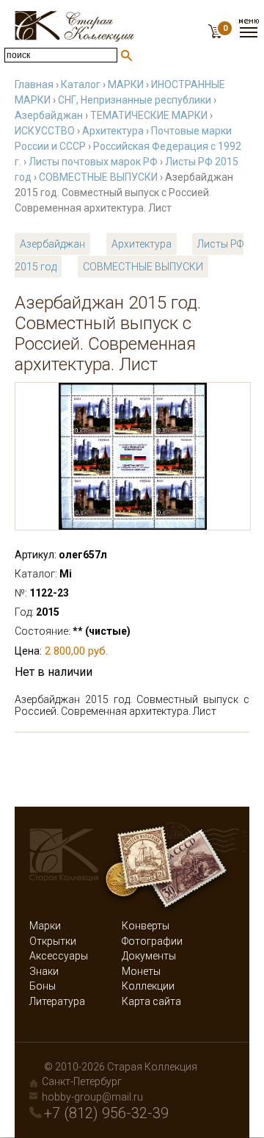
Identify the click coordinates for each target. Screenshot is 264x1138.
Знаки (44, 971)
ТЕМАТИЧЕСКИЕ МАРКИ (149, 115)
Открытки (52, 941)
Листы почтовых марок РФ (93, 162)
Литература (57, 1001)
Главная (34, 84)
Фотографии (152, 941)
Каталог (80, 84)
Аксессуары (58, 956)
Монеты (141, 971)
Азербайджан (49, 115)
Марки (45, 926)
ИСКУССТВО (45, 131)
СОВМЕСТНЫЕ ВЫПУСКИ (98, 177)
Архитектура (113, 131)
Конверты (145, 926)
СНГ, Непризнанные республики (134, 100)
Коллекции (148, 986)
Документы (149, 956)
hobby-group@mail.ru (92, 1097)
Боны (42, 986)
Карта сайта (151, 1001)
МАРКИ (126, 84)
